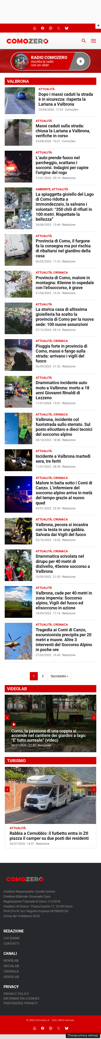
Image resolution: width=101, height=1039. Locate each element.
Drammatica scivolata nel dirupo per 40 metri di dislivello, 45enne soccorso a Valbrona (63, 564)
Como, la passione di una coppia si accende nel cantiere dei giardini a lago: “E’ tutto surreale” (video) (48, 736)
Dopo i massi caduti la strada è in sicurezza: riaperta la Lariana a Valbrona (66, 99)
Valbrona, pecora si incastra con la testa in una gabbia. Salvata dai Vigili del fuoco (62, 529)
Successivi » (59, 676)
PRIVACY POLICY (16, 994)
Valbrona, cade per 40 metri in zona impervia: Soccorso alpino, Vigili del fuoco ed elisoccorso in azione (64, 600)
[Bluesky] (66, 1028)
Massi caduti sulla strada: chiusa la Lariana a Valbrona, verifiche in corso (63, 131)
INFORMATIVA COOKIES (21, 998)
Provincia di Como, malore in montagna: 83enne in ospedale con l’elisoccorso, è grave (65, 282)
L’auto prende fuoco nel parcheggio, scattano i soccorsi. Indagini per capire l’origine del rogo (62, 165)
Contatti (11, 943)
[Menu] (93, 41)
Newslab (11, 960)
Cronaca (60, 272)
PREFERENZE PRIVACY (21, 1003)
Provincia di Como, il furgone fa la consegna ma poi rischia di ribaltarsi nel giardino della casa (63, 248)
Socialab (11, 966)
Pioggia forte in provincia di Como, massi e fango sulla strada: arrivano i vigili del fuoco (61, 353)
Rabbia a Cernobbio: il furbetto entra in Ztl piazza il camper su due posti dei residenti (49, 836)
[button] (50, 61)
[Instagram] (50, 1028)
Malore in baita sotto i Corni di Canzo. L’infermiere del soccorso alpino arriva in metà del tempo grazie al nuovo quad (64, 493)
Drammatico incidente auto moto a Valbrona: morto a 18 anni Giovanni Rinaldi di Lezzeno (62, 390)
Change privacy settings (83, 1035)
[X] (58, 1028)
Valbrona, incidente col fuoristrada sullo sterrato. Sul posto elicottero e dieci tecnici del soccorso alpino (64, 427)
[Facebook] (42, 1028)
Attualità (47, 89)
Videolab (11, 977)
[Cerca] (84, 41)
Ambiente (43, 189)
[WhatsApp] (34, 1028)
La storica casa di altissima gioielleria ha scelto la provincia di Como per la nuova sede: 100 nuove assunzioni (65, 317)
